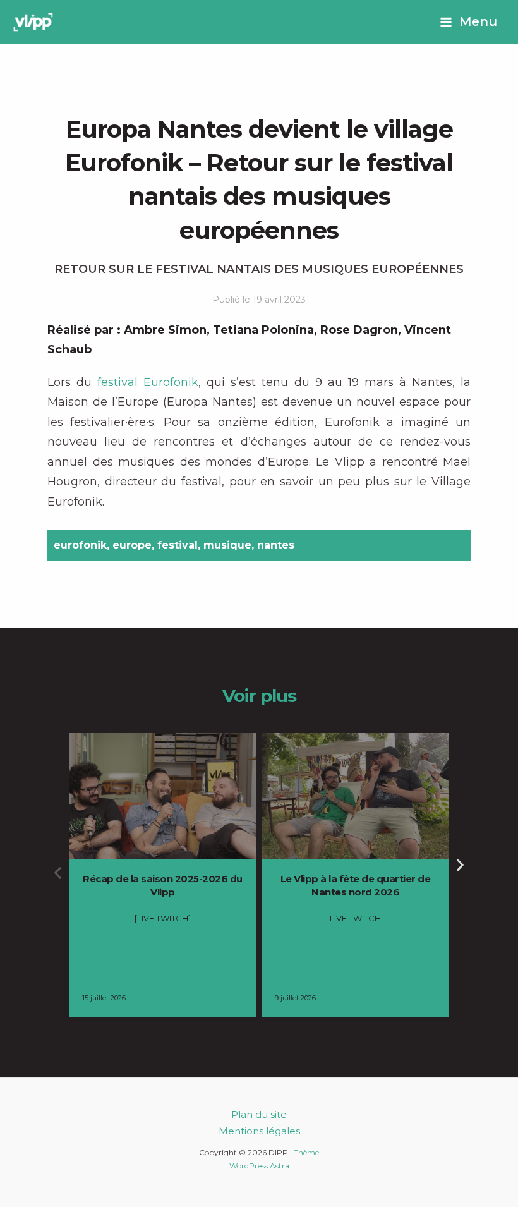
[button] (58, 873)
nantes (275, 545)
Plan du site (259, 1114)
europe (132, 545)
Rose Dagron (359, 330)
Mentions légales (259, 1131)
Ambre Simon (165, 330)
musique (227, 545)
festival (177, 545)
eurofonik (80, 545)
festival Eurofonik (147, 382)
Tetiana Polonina (263, 330)
